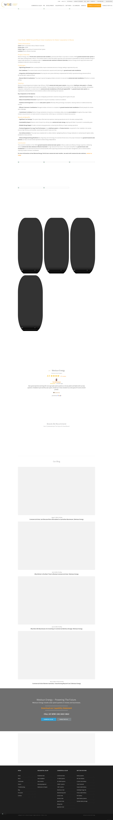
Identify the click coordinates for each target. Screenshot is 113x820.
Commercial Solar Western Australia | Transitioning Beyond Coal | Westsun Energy (56, 683)
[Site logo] (9, 4)
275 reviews (63, 376)
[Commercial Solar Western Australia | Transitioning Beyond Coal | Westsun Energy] (56, 655)
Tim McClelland (56, 382)
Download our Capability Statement (56, 708)
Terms (45, 815)
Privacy (42, 815)
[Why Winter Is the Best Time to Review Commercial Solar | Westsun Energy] (56, 546)
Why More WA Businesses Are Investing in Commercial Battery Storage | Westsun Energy (56, 629)
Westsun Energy (28, 815)
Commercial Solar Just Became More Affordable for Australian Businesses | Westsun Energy (56, 519)
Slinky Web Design (91, 815)
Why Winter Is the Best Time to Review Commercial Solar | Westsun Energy (57, 574)
